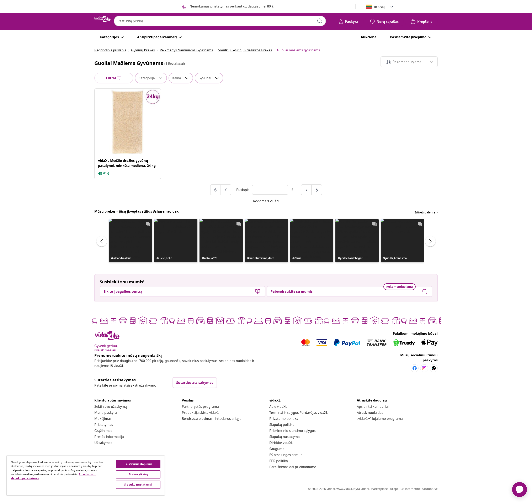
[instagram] (424, 368)
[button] (130, 240)
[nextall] (317, 190)
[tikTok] (434, 368)
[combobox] (220, 21)
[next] (306, 190)
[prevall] (216, 190)
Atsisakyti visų (138, 474)
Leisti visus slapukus (138, 464)
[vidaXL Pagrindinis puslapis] (102, 19)
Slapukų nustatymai (284, 436)
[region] (86, 475)
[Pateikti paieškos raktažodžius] (319, 20)
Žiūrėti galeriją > (426, 212)
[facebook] (415, 368)
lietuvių (379, 7)
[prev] (226, 190)
